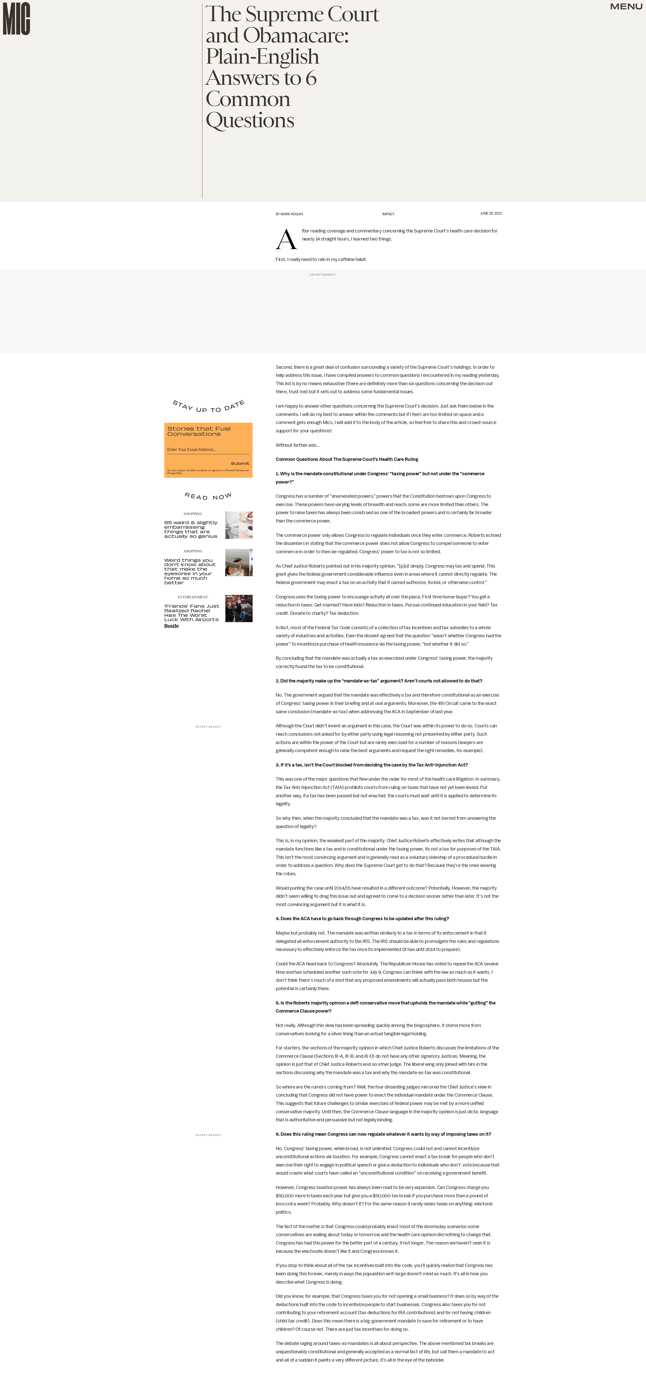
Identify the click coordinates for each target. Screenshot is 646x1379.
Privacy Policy (174, 473)
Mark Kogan (292, 214)
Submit (240, 463)
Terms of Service (235, 470)
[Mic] (16, 18)
